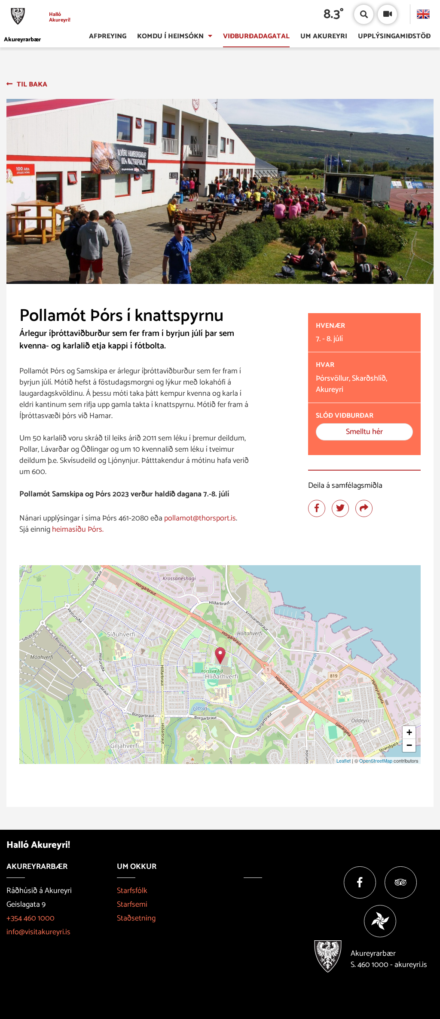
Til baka (32, 84)
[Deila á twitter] (340, 508)
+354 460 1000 (30, 918)
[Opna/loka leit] (363, 14)
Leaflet (343, 760)
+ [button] (409, 732)
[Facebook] (360, 882)
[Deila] (364, 508)
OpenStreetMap (375, 760)
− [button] (409, 745)
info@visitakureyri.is (38, 932)
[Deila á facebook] (316, 508)
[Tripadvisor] (401, 882)
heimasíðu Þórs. (78, 529)
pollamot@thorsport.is (200, 518)
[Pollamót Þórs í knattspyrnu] (220, 656)
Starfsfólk (132, 890)
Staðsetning (136, 918)
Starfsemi (132, 904)
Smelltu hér (364, 431)
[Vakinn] (380, 921)
